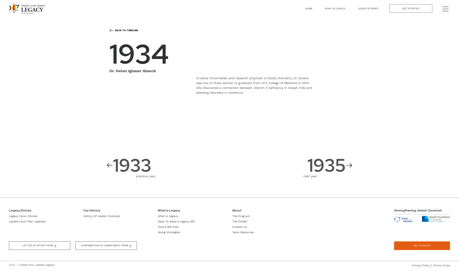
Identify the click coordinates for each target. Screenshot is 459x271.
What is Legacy (335, 8)
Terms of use (441, 265)
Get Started (410, 8)
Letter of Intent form (38, 245)
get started (422, 245)
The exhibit (239, 221)
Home (309, 8)
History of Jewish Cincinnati (101, 216)
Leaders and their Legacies (27, 221)
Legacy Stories (368, 8)
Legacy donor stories (23, 216)
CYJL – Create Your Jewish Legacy (32, 265)
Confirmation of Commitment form (105, 245)
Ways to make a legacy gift (176, 221)
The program (241, 216)
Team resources (243, 232)
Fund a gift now (168, 227)
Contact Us (239, 227)
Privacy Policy (421, 265)
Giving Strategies (169, 232)
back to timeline (126, 30)
